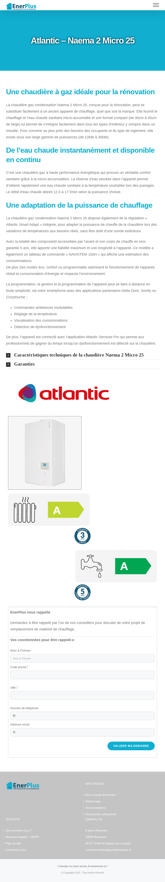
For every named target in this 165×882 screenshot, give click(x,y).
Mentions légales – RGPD (22, 836)
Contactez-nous (16, 849)
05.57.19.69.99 (95, 843)
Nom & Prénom (20, 650)
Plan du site (13, 843)
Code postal (19, 667)
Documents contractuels (101, 814)
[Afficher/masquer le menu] (156, 5)
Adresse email (19, 724)
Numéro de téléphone (24, 708)
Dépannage (93, 801)
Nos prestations (95, 807)
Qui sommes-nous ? (19, 830)
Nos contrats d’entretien (101, 794)
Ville (14, 687)
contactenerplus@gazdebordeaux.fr (108, 849)
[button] (82, 355)
